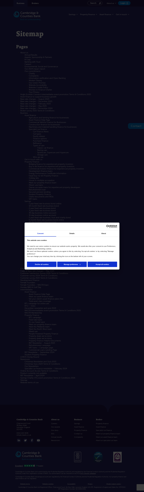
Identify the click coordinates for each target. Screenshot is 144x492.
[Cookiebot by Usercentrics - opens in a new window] (108, 226)
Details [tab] (72, 233)
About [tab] (103, 233)
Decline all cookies (42, 264)
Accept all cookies (102, 264)
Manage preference (71, 264)
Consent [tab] (40, 233)
